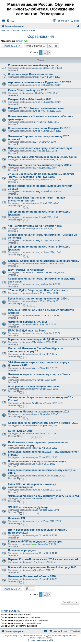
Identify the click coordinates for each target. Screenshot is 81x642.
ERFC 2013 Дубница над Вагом (27, 330)
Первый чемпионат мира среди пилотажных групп (40, 148)
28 (41, 437)
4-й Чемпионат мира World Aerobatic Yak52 (35, 225)
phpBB (65, 635)
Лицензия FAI (16, 518)
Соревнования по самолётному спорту (33, 65)
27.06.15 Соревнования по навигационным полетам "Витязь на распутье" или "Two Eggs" (41, 175)
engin (34, 354)
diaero (34, 293)
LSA (33, 562)
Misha (34, 368)
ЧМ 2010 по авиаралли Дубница (28, 507)
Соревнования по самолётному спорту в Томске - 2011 (43, 422)
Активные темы (28, 30)
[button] (49, 52)
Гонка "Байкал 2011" (20, 430)
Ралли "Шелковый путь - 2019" (27, 90)
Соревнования (40, 36)
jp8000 (34, 389)
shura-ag (35, 85)
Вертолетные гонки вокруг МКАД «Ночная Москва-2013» (43, 339)
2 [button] (45, 52)
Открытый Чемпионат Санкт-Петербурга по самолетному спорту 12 (35, 350)
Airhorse (35, 77)
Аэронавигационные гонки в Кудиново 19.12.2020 (39, 82)
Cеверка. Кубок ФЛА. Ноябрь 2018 (29, 99)
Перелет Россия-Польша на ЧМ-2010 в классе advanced (43, 559)
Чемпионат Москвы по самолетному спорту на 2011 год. (44, 495)
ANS (33, 380)
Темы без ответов (10, 30)
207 (33, 498)
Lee (33, 464)
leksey (34, 122)
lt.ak (26, 41)
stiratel (34, 433)
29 (45, 437)
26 (33, 437)
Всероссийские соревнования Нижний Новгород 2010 (42, 567)
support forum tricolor (32, 635)
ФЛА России (37, 263)
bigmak (34, 228)
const (34, 217)
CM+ (33, 342)
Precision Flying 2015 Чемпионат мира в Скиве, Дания (42, 156)
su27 (33, 142)
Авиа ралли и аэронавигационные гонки (34, 386)
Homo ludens (37, 475)
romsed (35, 315)
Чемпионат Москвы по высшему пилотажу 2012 (38, 411)
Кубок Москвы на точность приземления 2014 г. (38, 298)
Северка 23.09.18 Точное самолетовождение (36, 108)
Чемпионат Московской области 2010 (32, 576)
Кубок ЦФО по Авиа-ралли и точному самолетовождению (32, 486)
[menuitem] (10, 20)
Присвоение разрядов (22, 550)
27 (37, 437)
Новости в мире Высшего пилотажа (30, 74)
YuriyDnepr (36, 403)
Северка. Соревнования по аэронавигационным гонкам (43, 260)
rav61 (34, 93)
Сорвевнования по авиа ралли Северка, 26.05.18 (39, 128)
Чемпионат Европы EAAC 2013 (27, 321)
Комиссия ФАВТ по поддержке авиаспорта (35, 541)
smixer (19, 41)
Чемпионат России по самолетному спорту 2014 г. (40, 165)
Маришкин (36, 68)
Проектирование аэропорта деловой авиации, (37, 461)
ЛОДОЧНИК (37, 272)
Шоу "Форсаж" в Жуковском (26, 269)
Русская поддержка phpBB (40, 640)
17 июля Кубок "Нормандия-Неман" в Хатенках (38, 290)
